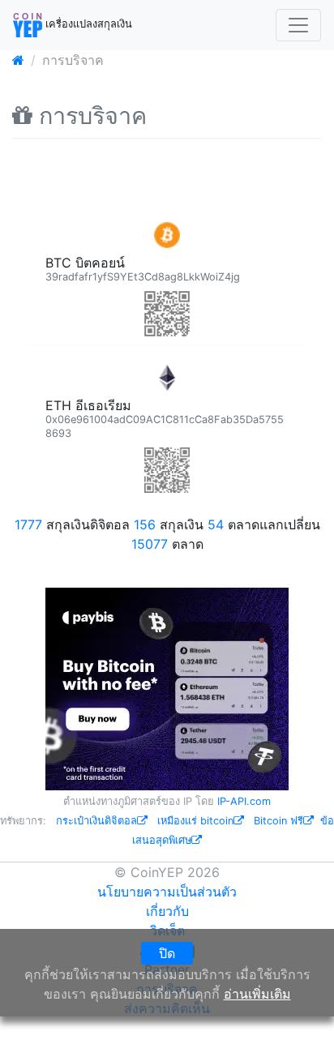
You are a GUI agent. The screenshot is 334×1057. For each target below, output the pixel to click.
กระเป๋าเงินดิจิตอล (96, 821)
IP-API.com (244, 801)
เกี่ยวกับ (167, 911)
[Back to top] (299, 1022)
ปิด (167, 953)
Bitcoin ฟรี (278, 821)
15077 (149, 544)
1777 (28, 524)
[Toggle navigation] (298, 25)
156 (145, 524)
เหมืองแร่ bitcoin (195, 821)
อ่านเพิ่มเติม (257, 994)
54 (216, 524)
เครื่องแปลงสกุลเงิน (87, 24)
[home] (18, 60)
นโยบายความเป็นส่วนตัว (167, 892)
